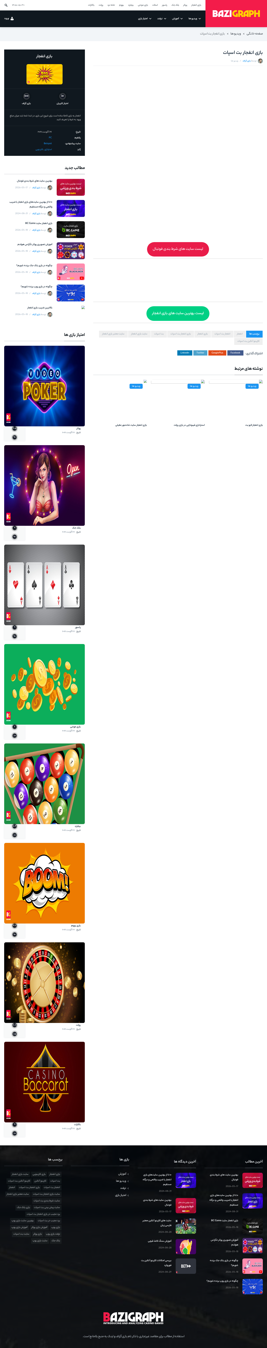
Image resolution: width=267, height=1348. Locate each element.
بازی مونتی (75, 727)
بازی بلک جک (23, 1208)
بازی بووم (76, 926)
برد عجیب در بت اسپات (49, 1221)
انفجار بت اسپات (222, 334)
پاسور (78, 627)
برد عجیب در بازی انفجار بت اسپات (43, 1214)
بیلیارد (78, 826)
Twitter (200, 353)
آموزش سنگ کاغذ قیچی (159, 1241)
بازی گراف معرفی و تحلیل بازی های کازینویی (236, 13)
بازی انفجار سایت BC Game (38, 223)
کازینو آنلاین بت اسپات (248, 341)
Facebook (235, 353)
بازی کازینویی (39, 1174)
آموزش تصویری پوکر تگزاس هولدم (35, 245)
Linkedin (184, 353)
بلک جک (76, 528)
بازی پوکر (37, 1234)
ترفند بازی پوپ (53, 1234)
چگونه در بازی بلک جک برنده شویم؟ (34, 266)
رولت (78, 1025)
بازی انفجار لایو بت (254, 425)
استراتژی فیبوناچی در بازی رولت (189, 425)
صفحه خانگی (255, 34)
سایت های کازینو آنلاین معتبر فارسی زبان (157, 1223)
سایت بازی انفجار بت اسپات (46, 1194)
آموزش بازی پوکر (39, 1227)
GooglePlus (217, 353)
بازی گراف (247, 61)
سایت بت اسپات (21, 1234)
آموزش (122, 1174)
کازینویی (39, 149)
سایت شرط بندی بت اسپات (47, 1201)
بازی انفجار (203, 334)
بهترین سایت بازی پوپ (22, 1221)
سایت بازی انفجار (139, 334)
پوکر (79, 429)
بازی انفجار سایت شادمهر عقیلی (131, 425)
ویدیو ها (235, 34)
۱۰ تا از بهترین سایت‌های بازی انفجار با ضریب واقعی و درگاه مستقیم (30, 204)
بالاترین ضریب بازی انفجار (40, 308)
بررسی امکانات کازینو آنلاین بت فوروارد (156, 1263)
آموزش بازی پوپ (19, 1227)
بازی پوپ (55, 1227)
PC (50, 138)
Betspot (48, 144)
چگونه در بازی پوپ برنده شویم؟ (36, 287)
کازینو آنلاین (40, 1181)
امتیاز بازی (120, 1195)
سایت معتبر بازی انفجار (113, 334)
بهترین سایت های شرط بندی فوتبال (34, 181)
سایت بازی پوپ (40, 1241)
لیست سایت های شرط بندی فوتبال (178, 249)
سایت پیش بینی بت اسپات (47, 1208)
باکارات (77, 1125)
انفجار (240, 334)
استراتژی (48, 149)
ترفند (123, 1188)
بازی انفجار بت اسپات (180, 334)
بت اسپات (159, 334)
